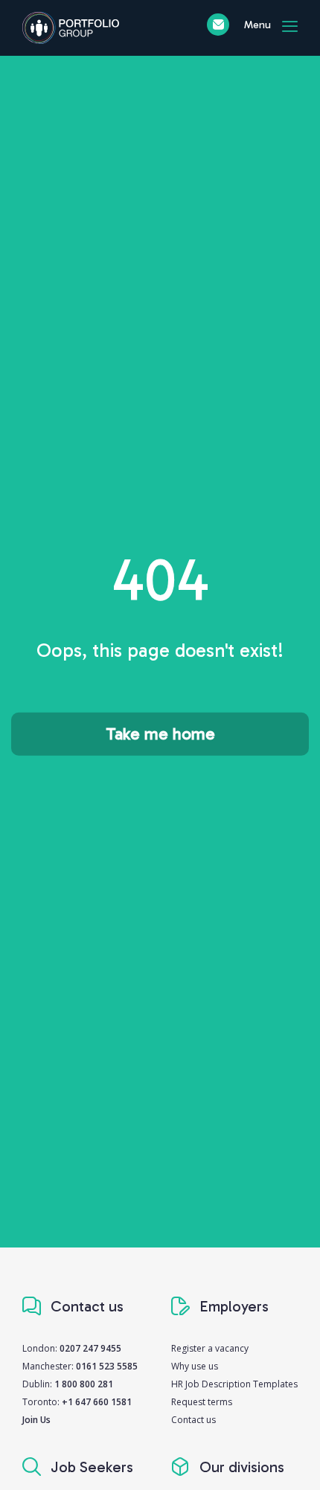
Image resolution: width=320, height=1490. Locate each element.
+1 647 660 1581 (97, 1402)
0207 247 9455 (90, 1348)
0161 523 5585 (107, 1366)
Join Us (36, 1419)
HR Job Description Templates (234, 1384)
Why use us (194, 1366)
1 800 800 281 (83, 1384)
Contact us (193, 1419)
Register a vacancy (210, 1348)
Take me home (160, 734)
